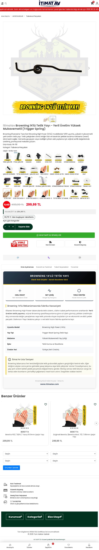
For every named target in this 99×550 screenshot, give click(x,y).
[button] (10, 68)
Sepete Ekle (24, 226)
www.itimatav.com (49, 384)
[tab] (27, 267)
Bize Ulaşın (54, 517)
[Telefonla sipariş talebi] (49, 257)
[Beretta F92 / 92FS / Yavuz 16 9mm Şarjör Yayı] (25, 415)
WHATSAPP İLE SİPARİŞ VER (50, 235)
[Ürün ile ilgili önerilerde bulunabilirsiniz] (80, 257)
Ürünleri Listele (11, 467)
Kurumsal (15, 517)
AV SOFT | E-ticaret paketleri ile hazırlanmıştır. (49, 539)
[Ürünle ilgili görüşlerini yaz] (18, 257)
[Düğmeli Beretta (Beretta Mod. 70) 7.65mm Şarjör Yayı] (74, 415)
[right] (96, 423)
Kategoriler (35, 517)
